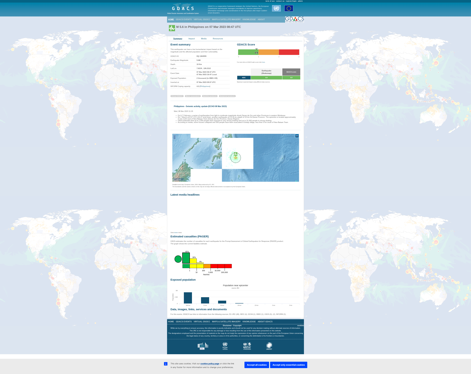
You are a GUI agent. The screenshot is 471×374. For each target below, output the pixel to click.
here (263, 62)
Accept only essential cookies (289, 365)
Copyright (237, 325)
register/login (291, 1)
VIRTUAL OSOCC (202, 19)
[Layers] (297, 136)
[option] (236, 114)
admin (300, 1)
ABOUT (261, 19)
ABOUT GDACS (265, 322)
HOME (171, 19)
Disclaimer (227, 325)
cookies (300, 325)
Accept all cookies (257, 365)
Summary (177, 39)
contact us (280, 1)
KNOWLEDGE (249, 19)
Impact (192, 39)
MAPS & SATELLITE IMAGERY (226, 19)
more (176, 232)
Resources (218, 39)
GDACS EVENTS (184, 19)
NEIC (244, 78)
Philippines (205, 86)
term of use (270, 1)
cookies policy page (209, 363)
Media (204, 39)
